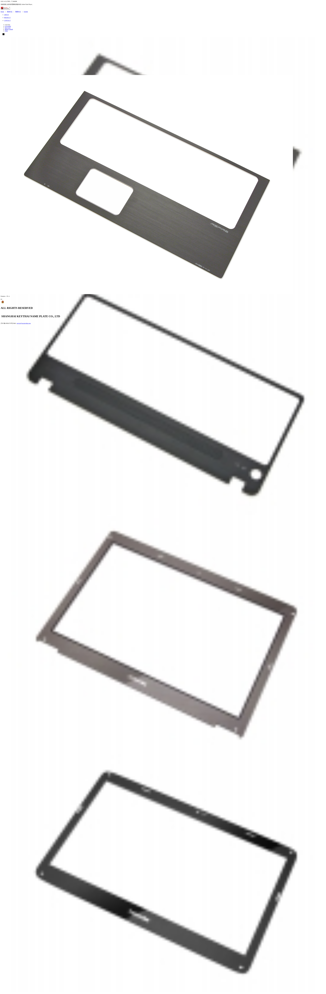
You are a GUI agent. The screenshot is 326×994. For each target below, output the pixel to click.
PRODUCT (7, 17)
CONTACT (7, 20)
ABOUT (6, 14)
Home (2, 11)
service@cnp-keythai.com (24, 323)
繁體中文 (18, 11)
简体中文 (9, 11)
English (26, 11)
